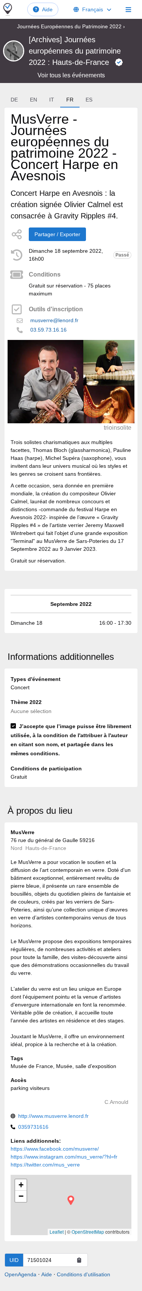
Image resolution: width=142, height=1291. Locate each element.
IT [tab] (51, 100)
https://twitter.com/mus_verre (45, 1165)
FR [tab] (69, 100)
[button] (70, 1200)
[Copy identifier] (79, 1260)
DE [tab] (14, 100)
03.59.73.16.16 (48, 330)
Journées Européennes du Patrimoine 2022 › (71, 26)
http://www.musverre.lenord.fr (53, 1116)
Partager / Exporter (57, 234)
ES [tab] (89, 100)
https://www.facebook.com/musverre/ (55, 1149)
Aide (47, 9)
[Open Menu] (128, 9)
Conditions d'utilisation (83, 1274)
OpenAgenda (20, 1274)
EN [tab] (33, 100)
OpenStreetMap (88, 1231)
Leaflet (57, 1231)
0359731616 (33, 1127)
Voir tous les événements (71, 75)
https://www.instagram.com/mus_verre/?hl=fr (64, 1157)
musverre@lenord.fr (54, 320)
